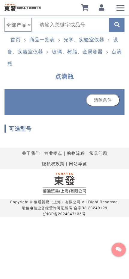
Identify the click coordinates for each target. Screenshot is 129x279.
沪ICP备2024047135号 (64, 213)
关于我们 (31, 153)
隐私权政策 (53, 163)
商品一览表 (42, 39)
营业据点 (53, 153)
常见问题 (98, 153)
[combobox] (70, 25)
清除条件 (103, 100)
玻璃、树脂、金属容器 (77, 51)
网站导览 (78, 163)
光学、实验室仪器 (84, 39)
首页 (15, 39)
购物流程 (76, 153)
